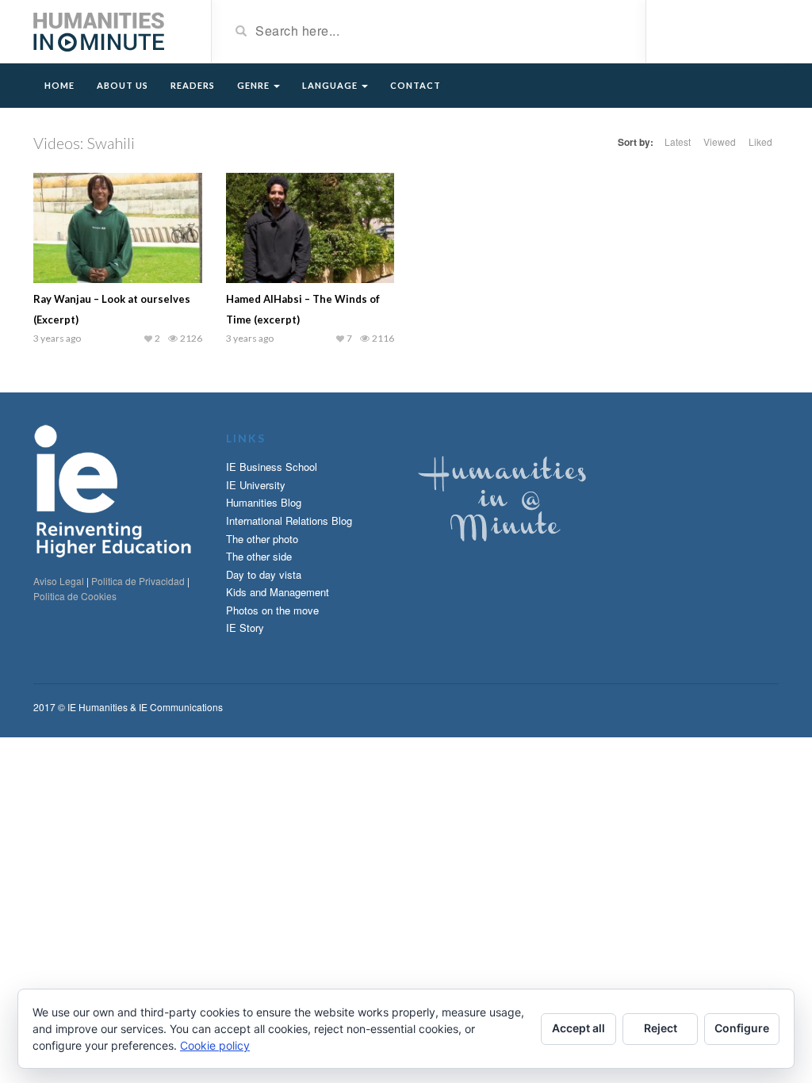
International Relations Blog (289, 520)
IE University (255, 484)
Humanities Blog (263, 502)
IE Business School (271, 466)
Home (59, 85)
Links (246, 438)
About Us (122, 85)
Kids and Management (277, 591)
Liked (760, 141)
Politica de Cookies (75, 596)
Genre (254, 85)
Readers (192, 85)
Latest (678, 141)
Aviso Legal (58, 580)
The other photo (262, 538)
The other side (259, 556)
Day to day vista (263, 574)
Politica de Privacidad (138, 580)
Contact (415, 85)
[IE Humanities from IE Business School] (98, 30)
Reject (660, 1028)
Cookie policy (215, 1045)
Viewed (719, 141)
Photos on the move (272, 610)
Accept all (578, 1028)
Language (331, 85)
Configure (741, 1028)
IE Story (245, 627)
